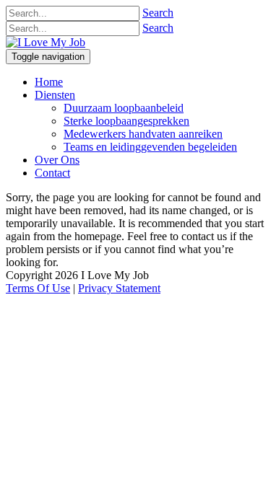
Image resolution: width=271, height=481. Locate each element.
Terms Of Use (38, 288)
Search (157, 12)
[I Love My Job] (45, 42)
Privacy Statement (119, 288)
